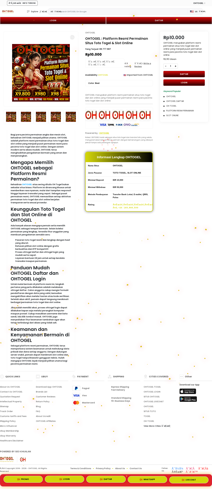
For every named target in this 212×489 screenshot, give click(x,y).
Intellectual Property (11, 401)
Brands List (41, 391)
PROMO (25, 480)
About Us (120, 468)
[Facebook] (177, 468)
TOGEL (147, 416)
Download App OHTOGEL (49, 386)
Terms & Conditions (80, 468)
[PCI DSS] (7, 459)
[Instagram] (191, 468)
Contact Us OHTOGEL (11, 391)
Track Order (6, 411)
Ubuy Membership (9, 430)
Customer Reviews (45, 396)
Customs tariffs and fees (13, 416)
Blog (38, 406)
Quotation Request (10, 396)
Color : (93, 83)
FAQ (38, 411)
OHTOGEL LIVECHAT (154, 401)
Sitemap (4, 406)
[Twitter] (177, 472)
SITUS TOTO (150, 411)
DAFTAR (159, 20)
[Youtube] (203, 468)
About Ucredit (43, 416)
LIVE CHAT (191, 479)
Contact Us (136, 468)
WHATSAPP (149, 479)
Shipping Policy (8, 421)
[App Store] (188, 392)
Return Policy (42, 401)
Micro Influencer (8, 426)
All (52, 11)
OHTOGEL (27, 184)
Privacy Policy (103, 468)
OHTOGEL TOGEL (152, 386)
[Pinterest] (191, 472)
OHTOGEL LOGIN (152, 391)
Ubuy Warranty (8, 435)
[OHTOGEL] (8, 11)
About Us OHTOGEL (10, 386)
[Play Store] (188, 400)
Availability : (91, 75)
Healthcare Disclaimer (11, 440)
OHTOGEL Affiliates (46, 421)
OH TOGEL (149, 421)
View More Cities (152, 426)
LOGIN (53, 20)
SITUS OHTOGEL (152, 396)
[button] (72, 37)
